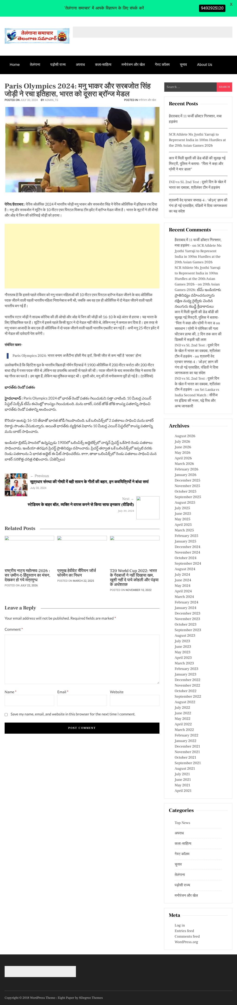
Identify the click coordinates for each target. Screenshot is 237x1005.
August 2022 (185, 702)
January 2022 (185, 741)
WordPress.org (186, 942)
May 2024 (182, 586)
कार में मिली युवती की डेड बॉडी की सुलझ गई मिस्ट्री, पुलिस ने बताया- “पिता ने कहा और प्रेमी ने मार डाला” (197, 164)
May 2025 (182, 519)
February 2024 (186, 602)
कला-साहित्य (103, 64)
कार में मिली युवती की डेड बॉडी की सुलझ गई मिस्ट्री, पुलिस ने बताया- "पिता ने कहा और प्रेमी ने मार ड (197, 318)
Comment (14, 629)
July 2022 (182, 707)
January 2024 (185, 608)
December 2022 (187, 680)
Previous (39, 476)
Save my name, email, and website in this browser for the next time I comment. (73, 714)
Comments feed (187, 936)
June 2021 (183, 780)
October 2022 (185, 691)
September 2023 (188, 630)
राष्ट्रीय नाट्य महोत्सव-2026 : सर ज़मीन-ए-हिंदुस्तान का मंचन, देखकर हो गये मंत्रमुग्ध (27, 576)
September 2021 (188, 763)
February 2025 (186, 536)
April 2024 (183, 591)
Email (62, 692)
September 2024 (188, 563)
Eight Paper (66, 998)
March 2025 (184, 530)
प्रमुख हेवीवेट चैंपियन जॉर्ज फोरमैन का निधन (76, 573)
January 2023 (185, 674)
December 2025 (187, 480)
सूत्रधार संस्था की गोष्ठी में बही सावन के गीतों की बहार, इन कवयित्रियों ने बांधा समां (89, 482)
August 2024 (185, 569)
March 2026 (184, 464)
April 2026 (183, 458)
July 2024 (182, 574)
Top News (182, 823)
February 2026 (186, 469)
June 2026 (183, 447)
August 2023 (185, 635)
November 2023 (187, 619)
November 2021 (187, 752)
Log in (180, 925)
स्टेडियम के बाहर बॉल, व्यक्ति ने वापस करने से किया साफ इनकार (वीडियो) (81, 505)
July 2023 (182, 641)
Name (10, 692)
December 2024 (187, 547)
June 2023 (183, 647)
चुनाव (183, 64)
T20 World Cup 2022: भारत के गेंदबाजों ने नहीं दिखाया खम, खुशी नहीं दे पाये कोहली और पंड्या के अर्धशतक (134, 578)
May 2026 (182, 453)
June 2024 (183, 580)
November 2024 (187, 552)
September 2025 (188, 497)
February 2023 (186, 669)
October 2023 (185, 624)
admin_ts (51, 100)
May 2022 (182, 719)
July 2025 (182, 508)
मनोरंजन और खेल (133, 64)
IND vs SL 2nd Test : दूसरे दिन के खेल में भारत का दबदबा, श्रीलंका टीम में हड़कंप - (197, 351)
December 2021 (187, 746)
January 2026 (185, 475)
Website (117, 692)
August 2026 (185, 436)
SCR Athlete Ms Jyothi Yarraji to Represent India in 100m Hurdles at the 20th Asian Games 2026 (197, 140)
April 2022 (183, 724)
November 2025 (187, 486)
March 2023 (184, 663)
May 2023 (182, 652)
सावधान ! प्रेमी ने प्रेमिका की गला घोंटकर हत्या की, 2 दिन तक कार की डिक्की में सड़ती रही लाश (198, 334)
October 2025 (185, 491)
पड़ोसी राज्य (57, 64)
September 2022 (188, 696)
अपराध (80, 64)
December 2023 (187, 613)
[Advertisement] (82, 256)
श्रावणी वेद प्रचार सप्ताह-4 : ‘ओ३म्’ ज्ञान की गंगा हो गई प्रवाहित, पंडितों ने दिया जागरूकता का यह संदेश (198, 206)
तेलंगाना (35, 64)
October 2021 (185, 757)
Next (128, 499)
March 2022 (184, 730)
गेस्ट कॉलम (162, 64)
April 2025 (183, 525)
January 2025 (185, 541)
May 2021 (182, 785)
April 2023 (183, 658)
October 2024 (185, 558)
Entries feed (184, 931)
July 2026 (182, 441)
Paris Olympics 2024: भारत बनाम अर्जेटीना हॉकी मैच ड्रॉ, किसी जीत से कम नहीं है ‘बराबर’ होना (76, 356)
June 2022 (183, 713)
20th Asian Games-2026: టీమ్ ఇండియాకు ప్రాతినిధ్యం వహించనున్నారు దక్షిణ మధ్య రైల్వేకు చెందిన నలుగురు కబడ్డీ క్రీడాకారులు (198, 295)
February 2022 (186, 735)
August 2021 (185, 768)
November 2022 (187, 685)
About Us (204, 64)
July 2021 (182, 774)
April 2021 (183, 791)
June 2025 (183, 514)
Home (15, 64)
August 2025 (185, 502)
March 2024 (184, 597)
